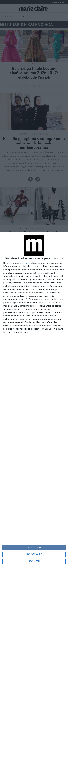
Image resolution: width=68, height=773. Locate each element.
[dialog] (34, 502)
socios (27, 263)
